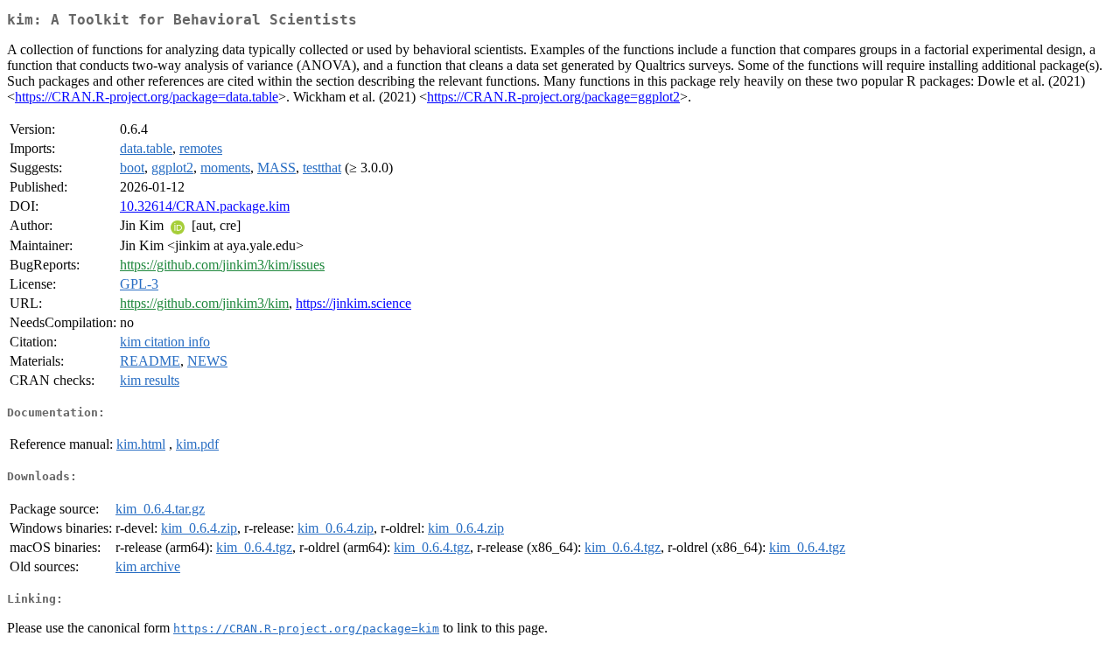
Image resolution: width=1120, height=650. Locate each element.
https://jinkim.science (353, 303)
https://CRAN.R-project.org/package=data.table (146, 96)
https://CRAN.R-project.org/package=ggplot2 (553, 96)
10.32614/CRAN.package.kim (205, 206)
